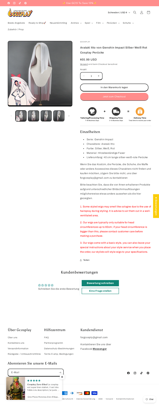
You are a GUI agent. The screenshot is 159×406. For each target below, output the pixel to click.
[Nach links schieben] (11, 115)
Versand (84, 64)
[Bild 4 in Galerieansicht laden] (58, 115)
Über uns (12, 337)
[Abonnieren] (60, 372)
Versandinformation (18, 348)
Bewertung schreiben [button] (100, 283)
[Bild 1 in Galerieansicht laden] (20, 115)
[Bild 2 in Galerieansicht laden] (33, 115)
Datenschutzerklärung (85, 399)
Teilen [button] (86, 260)
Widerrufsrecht (66, 399)
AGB (100, 399)
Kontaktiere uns (16, 343)
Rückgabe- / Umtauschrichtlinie (24, 354)
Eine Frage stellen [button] (100, 291)
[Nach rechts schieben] (69, 115)
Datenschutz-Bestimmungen (59, 348)
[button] (76, 23)
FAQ (46, 337)
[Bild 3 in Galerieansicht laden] (46, 115)
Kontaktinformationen (125, 399)
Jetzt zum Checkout (114, 96)
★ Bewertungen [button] (156, 206)
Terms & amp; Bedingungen (58, 354)
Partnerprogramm (53, 343)
